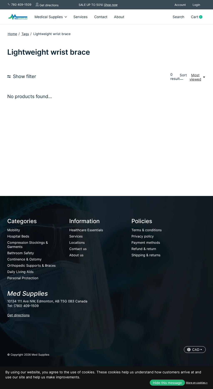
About (119, 17)
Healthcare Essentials (86, 230)
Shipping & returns (145, 255)
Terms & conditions (146, 230)
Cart (198, 17)
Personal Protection (22, 278)
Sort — (183, 77)
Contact (100, 17)
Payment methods (145, 242)
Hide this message (167, 383)
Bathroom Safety (20, 253)
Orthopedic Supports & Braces (31, 265)
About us (76, 255)
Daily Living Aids (20, 272)
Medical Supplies (49, 17)
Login (196, 4)
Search (178, 17)
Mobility (13, 230)
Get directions (48, 5)
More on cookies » (197, 382)
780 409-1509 (20, 4)
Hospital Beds (18, 236)
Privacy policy (142, 236)
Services (80, 17)
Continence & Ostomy (24, 259)
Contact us (78, 249)
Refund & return (143, 249)
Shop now (111, 4)
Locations (77, 242)
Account (180, 4)
